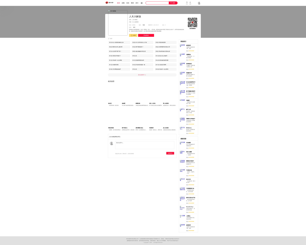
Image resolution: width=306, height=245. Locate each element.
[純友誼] (115, 93)
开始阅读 (146, 35)
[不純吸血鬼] (182, 171)
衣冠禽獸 (188, 142)
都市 (134, 27)
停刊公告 (134, 69)
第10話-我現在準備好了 (115, 55)
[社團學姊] (182, 55)
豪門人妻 (188, 109)
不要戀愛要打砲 (190, 188)
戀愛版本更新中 (190, 161)
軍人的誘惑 (166, 103)
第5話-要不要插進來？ (137, 46)
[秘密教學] (182, 46)
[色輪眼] (182, 100)
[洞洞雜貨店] (182, 64)
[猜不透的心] (128, 118)
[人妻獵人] (182, 217)
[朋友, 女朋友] (156, 93)
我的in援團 (189, 151)
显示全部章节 (141, 74)
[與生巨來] (182, 180)
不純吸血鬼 (189, 170)
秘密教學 (188, 45)
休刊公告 (134, 55)
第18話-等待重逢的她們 (115, 69)
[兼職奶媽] (142, 93)
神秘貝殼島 (111, 127)
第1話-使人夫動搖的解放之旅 (116, 42)
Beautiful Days (189, 206)
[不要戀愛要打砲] (182, 189)
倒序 (111, 38)
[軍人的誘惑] (169, 93)
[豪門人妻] (182, 110)
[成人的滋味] (169, 118)
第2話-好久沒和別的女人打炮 (139, 42)
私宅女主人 (189, 127)
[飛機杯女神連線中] (182, 121)
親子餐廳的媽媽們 (190, 91)
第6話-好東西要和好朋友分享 (163, 46)
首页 (118, 3)
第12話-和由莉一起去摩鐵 (115, 60)
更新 (132, 3)
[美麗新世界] (182, 74)
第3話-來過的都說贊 (161, 42)
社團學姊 (188, 54)
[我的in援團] (182, 153)
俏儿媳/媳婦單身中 (190, 82)
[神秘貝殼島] (115, 118)
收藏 (134, 35)
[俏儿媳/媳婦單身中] (182, 84)
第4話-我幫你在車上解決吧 (115, 46)
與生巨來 (188, 179)
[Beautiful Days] (182, 209)
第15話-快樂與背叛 (113, 64)
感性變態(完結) (139, 127)
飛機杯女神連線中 (190, 118)
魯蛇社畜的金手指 (190, 197)
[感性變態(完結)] (142, 118)
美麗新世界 (189, 72)
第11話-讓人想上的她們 (161, 55)
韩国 (144, 25)
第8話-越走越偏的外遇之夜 (139, 51)
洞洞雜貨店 (189, 63)
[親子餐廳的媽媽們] (182, 93)
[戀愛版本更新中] (182, 162)
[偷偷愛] (128, 93)
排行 (137, 3)
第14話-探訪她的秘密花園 (162, 60)
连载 (123, 3)
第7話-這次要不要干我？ (115, 51)
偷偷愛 (123, 103)
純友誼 (110, 103)
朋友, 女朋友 (152, 103)
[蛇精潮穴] (156, 118)
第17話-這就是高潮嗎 (161, 64)
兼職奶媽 (138, 103)
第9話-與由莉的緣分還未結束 (163, 51)
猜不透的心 (124, 127)
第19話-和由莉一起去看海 (162, 69)
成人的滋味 (166, 127)
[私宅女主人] (182, 129)
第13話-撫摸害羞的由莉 (138, 60)
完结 (127, 3)
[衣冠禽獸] (182, 143)
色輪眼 (188, 100)
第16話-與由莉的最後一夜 (138, 64)
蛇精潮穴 (151, 127)
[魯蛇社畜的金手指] (182, 200)
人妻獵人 (188, 216)
